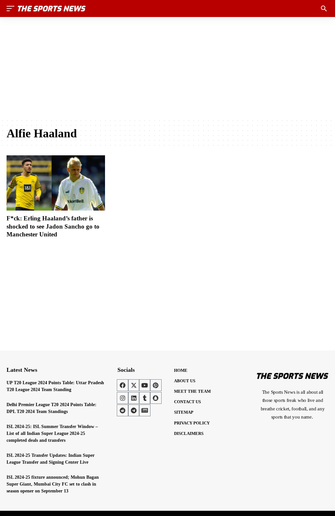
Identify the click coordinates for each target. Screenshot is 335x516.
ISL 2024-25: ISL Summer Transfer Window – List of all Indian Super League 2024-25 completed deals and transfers (52, 433)
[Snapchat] (156, 398)
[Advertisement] (167, 67)
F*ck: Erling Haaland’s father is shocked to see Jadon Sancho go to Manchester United (53, 226)
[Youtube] (144, 385)
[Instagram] (123, 398)
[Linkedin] (134, 398)
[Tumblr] (144, 398)
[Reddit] (123, 410)
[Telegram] (134, 410)
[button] (12, 8)
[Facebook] (123, 385)
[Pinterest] (156, 385)
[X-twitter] (134, 385)
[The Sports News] (52, 8)
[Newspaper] (144, 410)
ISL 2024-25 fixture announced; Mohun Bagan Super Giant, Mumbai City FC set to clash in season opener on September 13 (53, 484)
